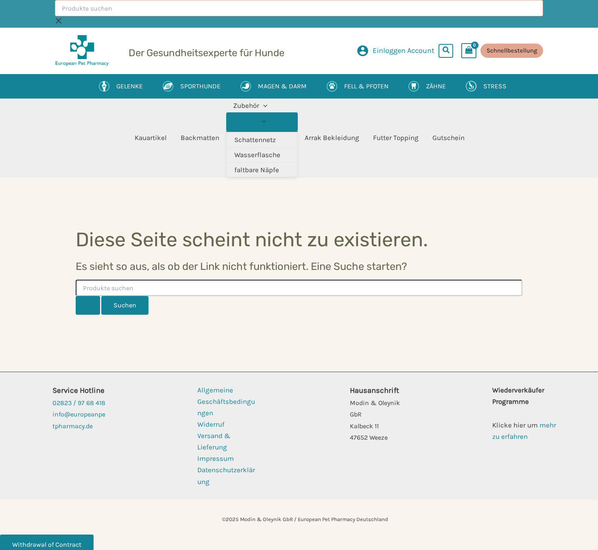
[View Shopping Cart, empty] (468, 50)
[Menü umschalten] (262, 121)
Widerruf (211, 424)
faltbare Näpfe (256, 170)
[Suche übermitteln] (88, 305)
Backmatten (200, 138)
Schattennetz (255, 140)
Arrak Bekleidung (332, 138)
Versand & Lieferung (214, 441)
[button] (446, 50)
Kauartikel (151, 138)
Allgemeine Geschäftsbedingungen (226, 401)
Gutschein (448, 138)
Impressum (215, 458)
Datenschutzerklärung (226, 475)
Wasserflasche (257, 155)
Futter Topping (396, 138)
